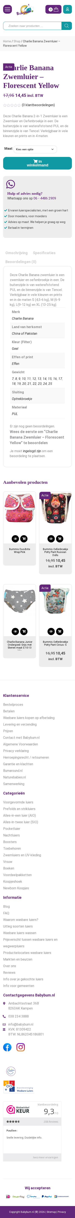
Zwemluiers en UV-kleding (22, 855)
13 (39, 379)
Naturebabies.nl (14, 777)
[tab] (16, 252)
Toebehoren (12, 848)
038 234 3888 (18, 1016)
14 (44, 379)
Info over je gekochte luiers (23, 979)
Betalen (9, 711)
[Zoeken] (66, 26)
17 (60, 379)
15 (50, 379)
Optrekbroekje (22, 399)
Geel (15, 349)
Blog (6, 906)
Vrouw (7, 862)
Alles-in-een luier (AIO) (19, 815)
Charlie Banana (23, 318)
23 (40, 384)
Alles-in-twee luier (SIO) (20, 822)
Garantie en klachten (18, 764)
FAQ (6, 913)
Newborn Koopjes (16, 888)
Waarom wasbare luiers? (20, 920)
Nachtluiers (11, 835)
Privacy (62, 1212)
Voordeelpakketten (17, 875)
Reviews (9, 973)
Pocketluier (11, 829)
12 (34, 379)
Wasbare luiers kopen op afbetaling (29, 718)
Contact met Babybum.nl (21, 738)
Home (7, 41)
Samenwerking (13, 784)
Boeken (8, 868)
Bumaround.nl (12, 771)
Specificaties (44, 253)
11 (29, 379)
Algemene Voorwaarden (20, 744)
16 (55, 379)
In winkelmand (37, 163)
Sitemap (51, 1212)
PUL (15, 414)
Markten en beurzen (17, 959)
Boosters (10, 842)
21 (29, 384)
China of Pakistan (24, 334)
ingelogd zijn (32, 451)
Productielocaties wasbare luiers (27, 953)
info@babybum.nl (20, 1024)
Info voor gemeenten (18, 986)
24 (45, 384)
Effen (15, 364)
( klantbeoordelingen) (38, 105)
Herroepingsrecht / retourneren (26, 757)
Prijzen (8, 731)
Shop (17, 41)
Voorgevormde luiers (18, 802)
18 (14, 384)
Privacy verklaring (16, 751)
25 (50, 384)
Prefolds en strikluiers (19, 809)
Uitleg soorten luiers (18, 926)
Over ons (9, 966)
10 (24, 379)
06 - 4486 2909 (45, 198)
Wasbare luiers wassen (19, 933)
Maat (8, 149)
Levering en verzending (20, 724)
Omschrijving (16, 253)
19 (19, 384)
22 (34, 384)
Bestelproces (13, 705)
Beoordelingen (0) (20, 262)
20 (24, 384)
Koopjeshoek (12, 882)
